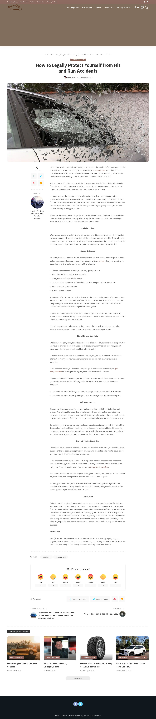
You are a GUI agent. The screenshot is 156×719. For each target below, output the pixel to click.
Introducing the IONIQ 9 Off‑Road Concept (22, 665)
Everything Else (78, 60)
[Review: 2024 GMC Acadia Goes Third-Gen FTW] (132, 648)
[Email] (41, 183)
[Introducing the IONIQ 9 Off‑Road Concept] (23, 648)
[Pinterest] (34, 183)
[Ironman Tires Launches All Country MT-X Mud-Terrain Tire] (96, 648)
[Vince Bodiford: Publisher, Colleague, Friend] (60, 648)
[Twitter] (147, 2)
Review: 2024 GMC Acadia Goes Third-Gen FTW (130, 665)
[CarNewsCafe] (14, 7)
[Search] (147, 7)
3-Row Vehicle (124, 657)
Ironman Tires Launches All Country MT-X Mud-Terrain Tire (96, 665)
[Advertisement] (78, 29)
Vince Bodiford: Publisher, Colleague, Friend (55, 665)
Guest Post (71, 77)
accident (46, 557)
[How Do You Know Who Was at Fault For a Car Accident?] (37, 202)
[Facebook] (144, 2)
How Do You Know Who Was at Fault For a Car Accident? (37, 215)
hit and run (61, 557)
